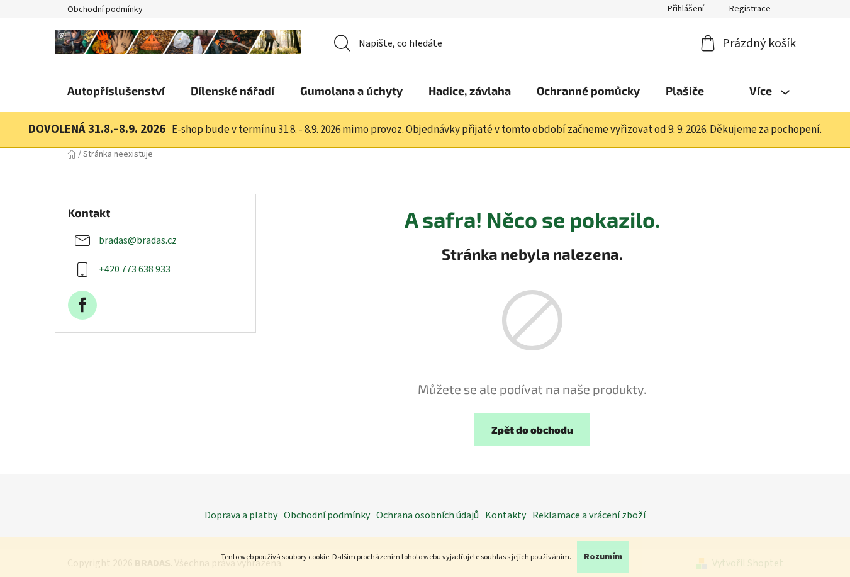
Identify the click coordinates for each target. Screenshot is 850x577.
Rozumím (603, 557)
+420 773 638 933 (135, 269)
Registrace (750, 9)
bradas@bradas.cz (138, 240)
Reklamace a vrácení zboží (589, 515)
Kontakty (505, 515)
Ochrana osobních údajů (427, 515)
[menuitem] (116, 90)
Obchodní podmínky (105, 9)
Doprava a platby (240, 515)
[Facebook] (82, 305)
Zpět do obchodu (532, 429)
